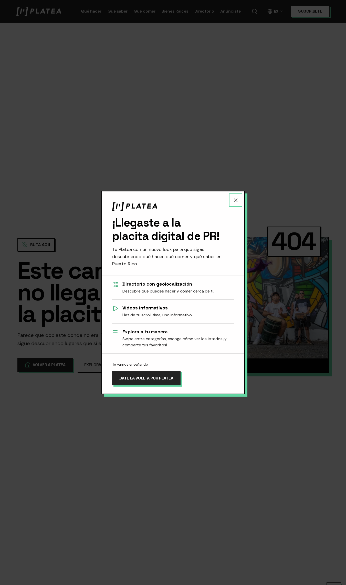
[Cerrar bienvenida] (235, 200)
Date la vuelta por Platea (146, 378)
